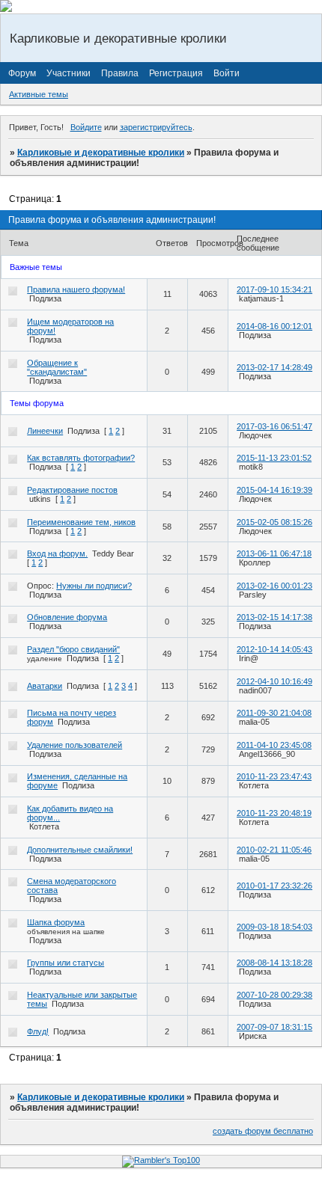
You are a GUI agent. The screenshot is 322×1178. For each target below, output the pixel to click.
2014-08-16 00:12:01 (274, 326)
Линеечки (45, 430)
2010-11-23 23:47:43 (274, 776)
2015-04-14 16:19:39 (274, 489)
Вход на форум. (57, 553)
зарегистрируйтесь (156, 127)
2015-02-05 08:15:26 (274, 522)
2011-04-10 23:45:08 (274, 744)
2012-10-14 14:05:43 (274, 649)
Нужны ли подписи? (94, 585)
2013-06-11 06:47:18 (274, 553)
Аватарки (44, 685)
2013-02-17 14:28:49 (274, 367)
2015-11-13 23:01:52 (274, 457)
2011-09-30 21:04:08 (274, 712)
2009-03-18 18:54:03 (274, 926)
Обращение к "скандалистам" (57, 367)
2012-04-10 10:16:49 (274, 681)
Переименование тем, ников (81, 522)
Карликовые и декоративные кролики (100, 152)
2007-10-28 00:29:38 (274, 994)
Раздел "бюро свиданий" (73, 649)
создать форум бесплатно (263, 1130)
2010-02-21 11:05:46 (274, 849)
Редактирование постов (72, 489)
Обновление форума (67, 617)
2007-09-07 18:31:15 (274, 1026)
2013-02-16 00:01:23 (274, 585)
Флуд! (38, 1031)
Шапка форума (56, 922)
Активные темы (38, 94)
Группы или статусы (65, 962)
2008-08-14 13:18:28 (274, 962)
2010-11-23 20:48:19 (274, 813)
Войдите (86, 127)
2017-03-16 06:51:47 (274, 426)
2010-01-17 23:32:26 (274, 885)
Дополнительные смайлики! (80, 849)
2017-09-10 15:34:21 (274, 289)
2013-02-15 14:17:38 (274, 617)
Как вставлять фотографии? (81, 457)
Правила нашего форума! (76, 289)
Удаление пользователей (74, 744)
